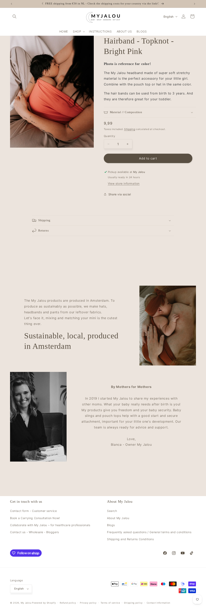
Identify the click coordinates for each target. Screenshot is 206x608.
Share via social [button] (119, 194)
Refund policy (68, 602)
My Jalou (26, 602)
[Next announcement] (194, 4)
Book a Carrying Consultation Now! (35, 518)
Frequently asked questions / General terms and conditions (149, 532)
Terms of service (110, 602)
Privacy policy (88, 602)
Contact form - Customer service (33, 511)
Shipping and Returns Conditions (130, 539)
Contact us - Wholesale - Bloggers (34, 532)
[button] (14, 16)
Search (112, 511)
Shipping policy (133, 602)
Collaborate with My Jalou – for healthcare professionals (50, 525)
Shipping (129, 129)
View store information (124, 183)
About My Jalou (118, 518)
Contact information (158, 602)
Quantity (109, 136)
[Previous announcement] (11, 4)
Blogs (111, 525)
